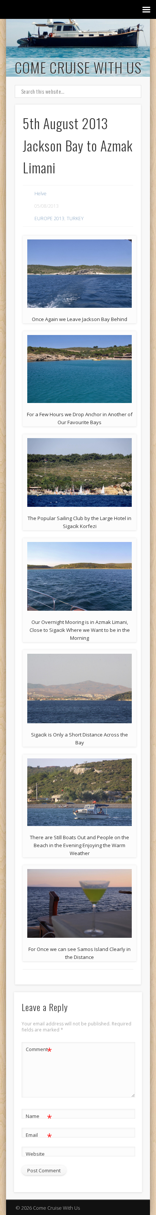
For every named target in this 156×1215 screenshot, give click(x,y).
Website (35, 1153)
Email (39, 1136)
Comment (39, 1050)
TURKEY (75, 218)
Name (39, 1117)
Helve (40, 193)
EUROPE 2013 (49, 218)
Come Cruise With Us (78, 67)
